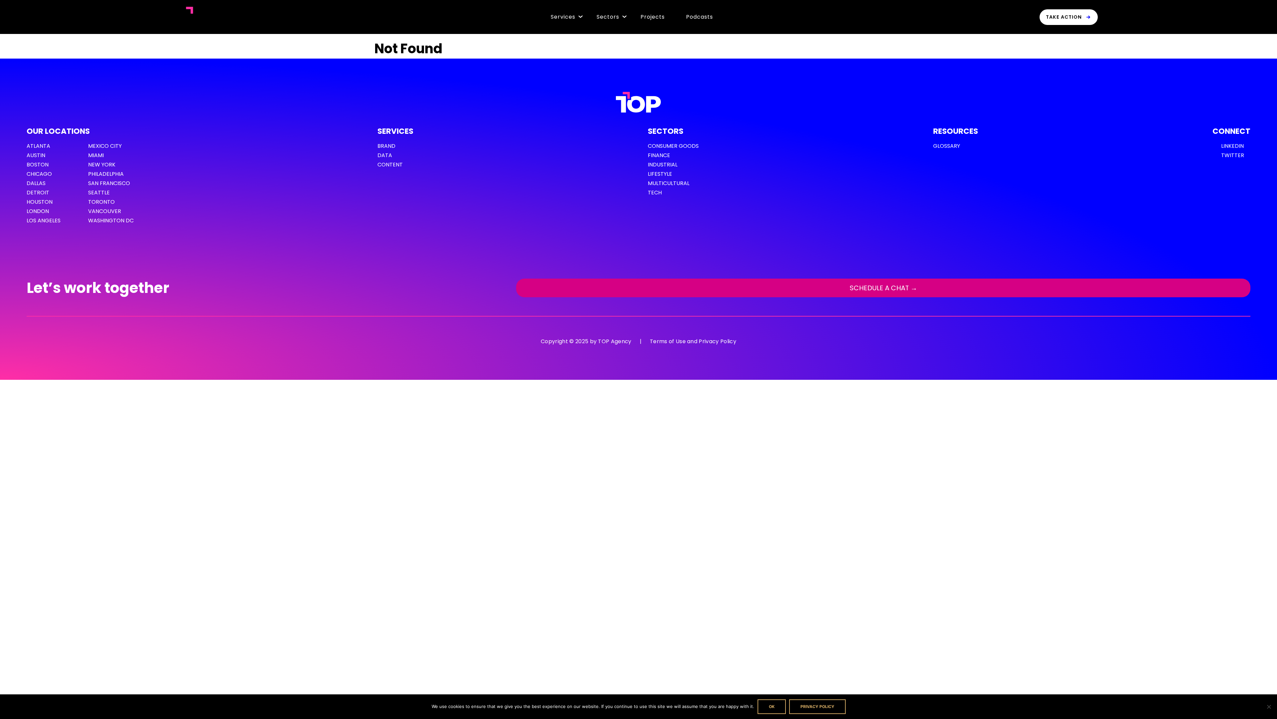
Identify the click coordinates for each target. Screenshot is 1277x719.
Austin (36, 155)
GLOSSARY (946, 146)
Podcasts (699, 17)
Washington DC (111, 220)
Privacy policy (817, 706)
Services (563, 17)
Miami (96, 155)
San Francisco (109, 183)
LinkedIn (1232, 146)
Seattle (99, 192)
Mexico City (105, 146)
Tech (655, 192)
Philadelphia (106, 174)
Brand (386, 146)
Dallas (36, 183)
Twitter (1232, 155)
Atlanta (38, 146)
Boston (38, 164)
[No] (1268, 706)
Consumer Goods (673, 146)
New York (101, 164)
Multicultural (668, 183)
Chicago (39, 174)
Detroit (38, 192)
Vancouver (104, 211)
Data (384, 155)
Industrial (662, 164)
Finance (659, 155)
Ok (772, 706)
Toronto (101, 202)
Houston (40, 202)
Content (390, 164)
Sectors (608, 17)
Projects (652, 17)
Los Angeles (44, 220)
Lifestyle (660, 174)
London (38, 211)
